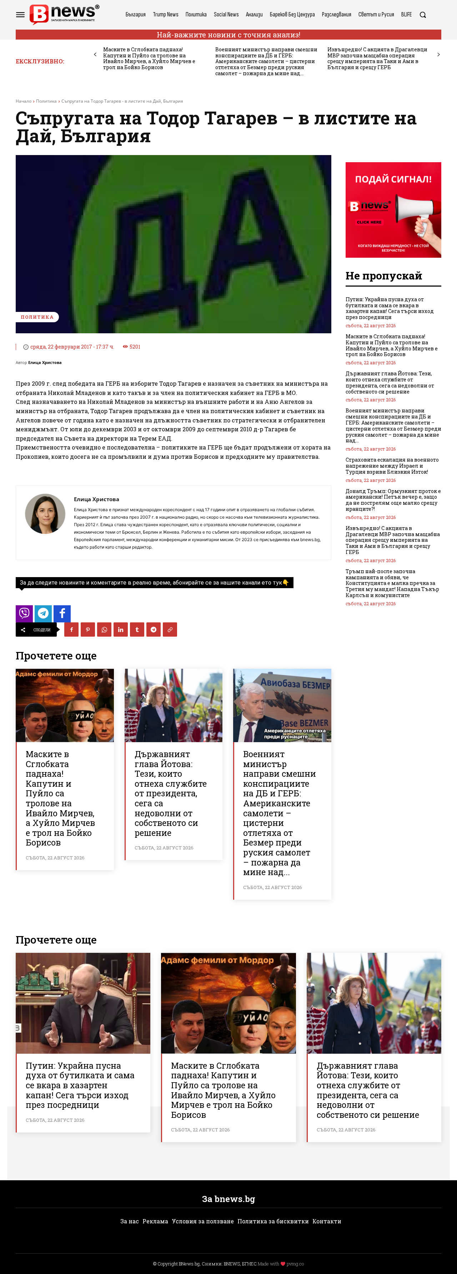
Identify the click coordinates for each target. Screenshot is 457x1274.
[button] (423, 14)
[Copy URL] (170, 629)
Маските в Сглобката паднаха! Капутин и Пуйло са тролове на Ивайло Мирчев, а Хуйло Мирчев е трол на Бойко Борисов (149, 58)
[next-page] (438, 54)
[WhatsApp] (104, 629)
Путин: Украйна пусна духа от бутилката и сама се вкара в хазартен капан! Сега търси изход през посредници (390, 308)
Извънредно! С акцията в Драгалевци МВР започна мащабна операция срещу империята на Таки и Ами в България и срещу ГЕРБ (377, 58)
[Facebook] (71, 629)
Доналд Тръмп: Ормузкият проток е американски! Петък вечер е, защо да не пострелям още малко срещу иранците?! (393, 500)
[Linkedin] (121, 629)
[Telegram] (153, 629)
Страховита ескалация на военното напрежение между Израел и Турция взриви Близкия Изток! (392, 465)
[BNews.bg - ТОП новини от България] (64, 15)
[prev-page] (95, 54)
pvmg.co (295, 1263)
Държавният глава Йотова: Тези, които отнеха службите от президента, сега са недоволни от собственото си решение (171, 793)
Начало (23, 101)
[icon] (24, 616)
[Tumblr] (137, 629)
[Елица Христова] (45, 522)
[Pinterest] (88, 629)
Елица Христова (45, 362)
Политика (46, 101)
